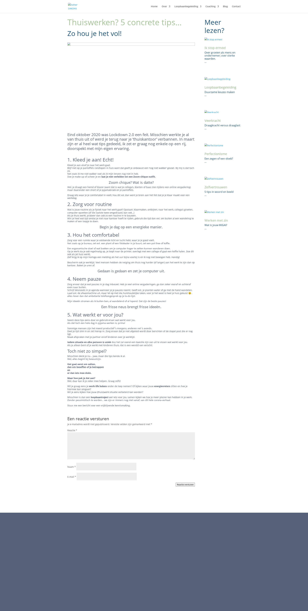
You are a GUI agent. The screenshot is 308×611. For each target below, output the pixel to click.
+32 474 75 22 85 (84, 544)
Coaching (133, 554)
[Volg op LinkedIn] (198, 545)
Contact (236, 6)
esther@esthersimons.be (88, 548)
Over (164, 6)
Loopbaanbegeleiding (186, 6)
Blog (225, 6)
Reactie (72, 430)
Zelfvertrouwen (216, 187)
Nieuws (132, 568)
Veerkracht (213, 120)
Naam (71, 466)
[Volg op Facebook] (191, 545)
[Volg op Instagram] (204, 545)
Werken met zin (216, 220)
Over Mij (132, 544)
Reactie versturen (185, 484)
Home (154, 6)
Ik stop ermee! (215, 48)
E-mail (71, 476)
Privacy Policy (135, 577)
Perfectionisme (216, 154)
